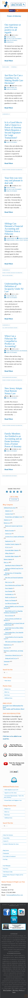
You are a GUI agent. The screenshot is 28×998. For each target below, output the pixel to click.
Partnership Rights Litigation (11, 550)
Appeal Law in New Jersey (11, 792)
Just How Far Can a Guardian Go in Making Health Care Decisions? (14, 79)
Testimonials (9, 42)
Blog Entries (6, 850)
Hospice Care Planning (10, 600)
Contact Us (5, 841)
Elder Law (6, 562)
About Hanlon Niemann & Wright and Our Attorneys (12, 875)
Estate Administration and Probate (16, 350)
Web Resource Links (7, 871)
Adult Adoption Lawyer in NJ (11, 789)
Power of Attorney (11, 40)
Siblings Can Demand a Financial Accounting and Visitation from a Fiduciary (14, 228)
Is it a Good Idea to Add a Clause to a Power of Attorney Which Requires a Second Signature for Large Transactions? (13, 130)
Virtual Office (6, 838)
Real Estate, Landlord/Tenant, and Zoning (13, 650)
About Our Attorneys (8, 835)
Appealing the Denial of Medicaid (12, 565)
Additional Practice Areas (9, 507)
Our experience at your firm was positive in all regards (13, 28)
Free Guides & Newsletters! (9, 856)
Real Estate (7, 695)
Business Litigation (8, 559)
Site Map (5, 859)
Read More (9, 61)
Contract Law (8, 533)
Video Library (8, 680)
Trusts (5, 664)
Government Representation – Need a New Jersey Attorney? (14, 796)
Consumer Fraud (9, 513)
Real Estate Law (21, 904)
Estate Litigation (9, 588)
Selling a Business (9, 553)
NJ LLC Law (8, 547)
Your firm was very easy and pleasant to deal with (14, 180)
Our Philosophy (6, 865)
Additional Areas (8, 698)
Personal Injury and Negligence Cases (13, 516)
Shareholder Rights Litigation (12, 556)
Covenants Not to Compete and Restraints (14, 536)
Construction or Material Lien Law (13, 655)
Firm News (6, 647)
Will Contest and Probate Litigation (9, 327)
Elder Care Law (8, 582)
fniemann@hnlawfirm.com (14, 895)
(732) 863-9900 (14, 499)
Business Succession (9, 530)
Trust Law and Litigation (7, 275)
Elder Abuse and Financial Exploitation (14, 577)
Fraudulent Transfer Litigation (12, 544)
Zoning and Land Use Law (11, 658)
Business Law (7, 522)
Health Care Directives (10, 597)
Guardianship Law (11, 87)
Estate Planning (10, 37)
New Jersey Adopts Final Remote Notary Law (13, 391)
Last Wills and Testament (13, 38)
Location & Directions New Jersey (11, 844)
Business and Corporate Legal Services (13, 525)
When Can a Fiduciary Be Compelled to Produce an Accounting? (11, 341)
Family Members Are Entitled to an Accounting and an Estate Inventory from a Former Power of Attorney (13, 440)
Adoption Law (8, 510)
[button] (12, 10)
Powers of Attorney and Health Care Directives (12, 169)
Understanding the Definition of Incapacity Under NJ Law (14, 287)
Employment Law (9, 541)
